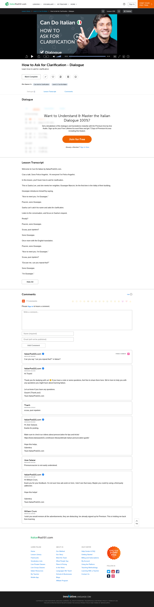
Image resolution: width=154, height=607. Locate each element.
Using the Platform (88, 564)
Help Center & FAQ (88, 551)
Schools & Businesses (64, 574)
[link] (103, 11)
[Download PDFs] (68, 76)
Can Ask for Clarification (41, 84)
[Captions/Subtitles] (115, 56)
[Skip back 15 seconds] (26, 56)
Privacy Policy (102, 600)
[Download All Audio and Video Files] (75, 76)
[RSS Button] (23, 301)
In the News (60, 567)
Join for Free (77, 139)
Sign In (132, 4)
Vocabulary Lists (36, 561)
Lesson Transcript (50, 92)
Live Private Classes (38, 564)
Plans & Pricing (61, 564)
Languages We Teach (64, 571)
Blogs (58, 577)
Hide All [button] (30, 282)
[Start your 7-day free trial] (114, 553)
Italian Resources (37, 571)
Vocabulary (48, 4)
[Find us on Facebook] (117, 571)
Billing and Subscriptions (90, 558)
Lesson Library (26, 11)
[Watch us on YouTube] (113, 571)
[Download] (123, 56)
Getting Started (87, 554)
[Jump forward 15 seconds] (39, 56)
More (73, 4)
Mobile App (35, 577)
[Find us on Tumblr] (108, 576)
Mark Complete (31, 77)
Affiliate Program (62, 580)
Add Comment (33, 345)
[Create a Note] (60, 76)
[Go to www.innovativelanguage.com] (77, 596)
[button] (124, 4)
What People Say (62, 561)
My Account (86, 561)
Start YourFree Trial (144, 4)
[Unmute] (54, 56)
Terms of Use (113, 600)
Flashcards (35, 558)
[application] (77, 36)
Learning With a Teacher (90, 571)
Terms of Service (100, 603)
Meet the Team (61, 558)
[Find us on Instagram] (113, 576)
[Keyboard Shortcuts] (128, 56)
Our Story (59, 554)
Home (33, 551)
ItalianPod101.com (91, 600)
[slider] (59, 56)
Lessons (36, 4)
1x (46, 56)
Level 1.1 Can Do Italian (40, 11)
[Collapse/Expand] (77, 294)
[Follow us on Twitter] (108, 571)
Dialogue (30, 92)
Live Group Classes (38, 567)
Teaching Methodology (90, 567)
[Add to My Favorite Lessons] (53, 76)
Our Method (60, 551)
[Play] (32, 56)
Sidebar (128, 11)
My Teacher (62, 4)
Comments (69, 92)
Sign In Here (84, 147)
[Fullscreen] (119, 56)
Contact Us (85, 574)
